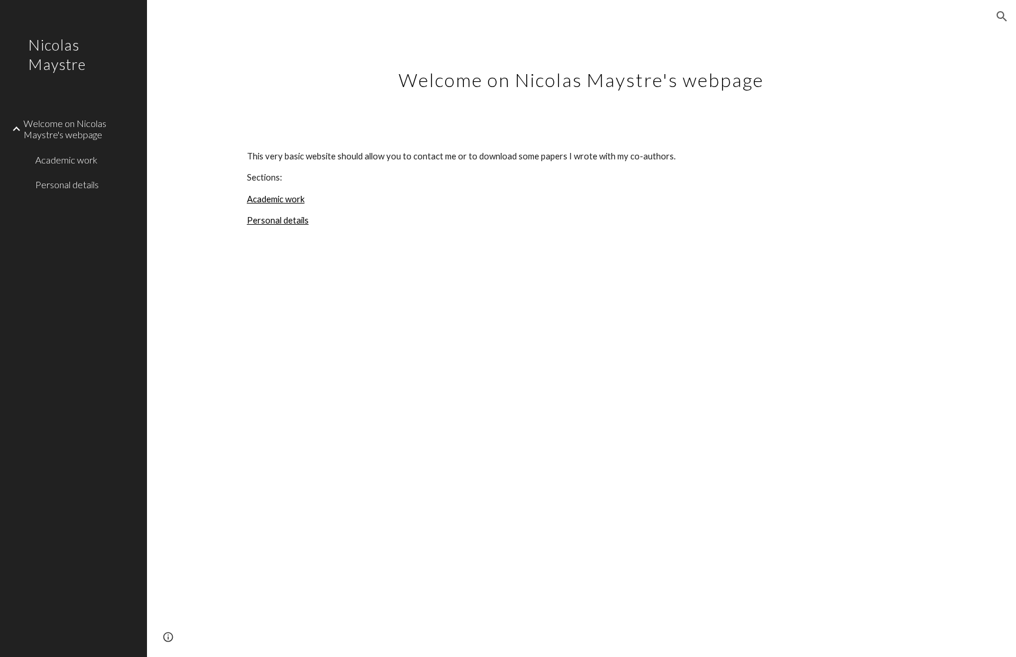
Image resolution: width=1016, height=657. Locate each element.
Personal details (278, 220)
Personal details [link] (67, 184)
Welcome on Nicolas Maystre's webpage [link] (65, 129)
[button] (1002, 16)
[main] (581, 73)
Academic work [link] (66, 159)
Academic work (276, 199)
